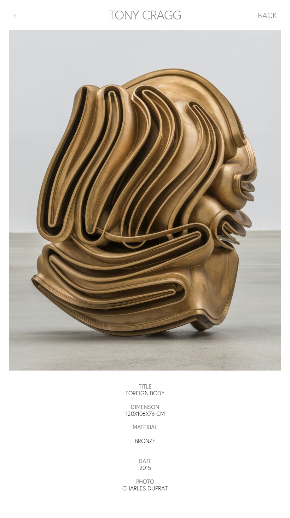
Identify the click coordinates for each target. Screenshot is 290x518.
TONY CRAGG (145, 15)
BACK (267, 15)
